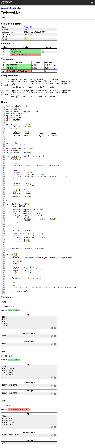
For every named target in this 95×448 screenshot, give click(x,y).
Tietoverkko (28, 27)
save (55, 327)
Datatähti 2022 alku (11, 8)
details (55, 65)
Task (3, 18)
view (52, 327)
